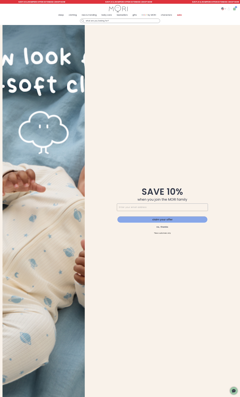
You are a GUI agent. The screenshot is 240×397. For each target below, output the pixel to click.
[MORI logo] (118, 8)
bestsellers (122, 15)
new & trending (89, 15)
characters (166, 15)
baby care (107, 15)
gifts (134, 15)
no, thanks (162, 227)
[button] (234, 9)
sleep (61, 15)
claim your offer (162, 219)
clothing (73, 15)
